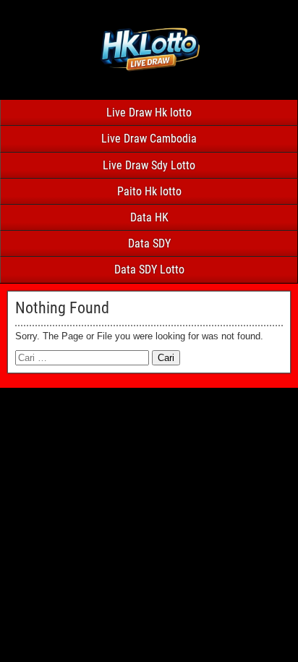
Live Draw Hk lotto (149, 112)
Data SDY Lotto (149, 269)
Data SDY (149, 243)
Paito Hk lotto (149, 191)
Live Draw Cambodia (149, 138)
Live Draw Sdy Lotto (149, 165)
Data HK (149, 217)
